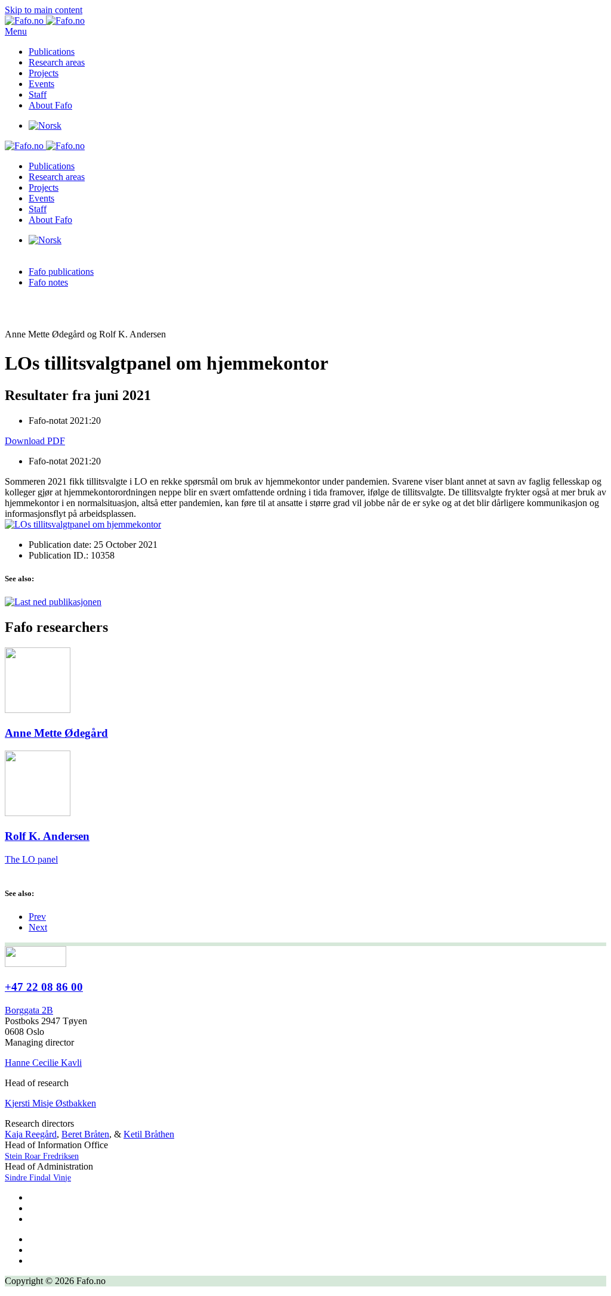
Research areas (57, 62)
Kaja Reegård (31, 1134)
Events (41, 84)
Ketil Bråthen (149, 1134)
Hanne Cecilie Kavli (43, 1063)
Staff (38, 94)
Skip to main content (43, 10)
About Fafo (50, 105)
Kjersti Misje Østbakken (50, 1103)
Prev (37, 916)
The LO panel (31, 859)
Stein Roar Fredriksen (42, 1156)
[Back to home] (45, 20)
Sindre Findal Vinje (38, 1177)
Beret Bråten (85, 1134)
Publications (52, 51)
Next (38, 927)
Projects (43, 73)
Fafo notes (48, 282)
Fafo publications (61, 271)
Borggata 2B (29, 1010)
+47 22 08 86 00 (44, 987)
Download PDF (35, 441)
